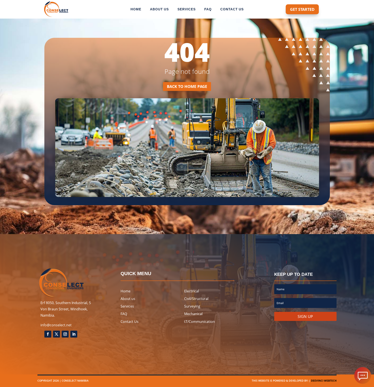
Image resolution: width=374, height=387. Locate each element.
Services (186, 9)
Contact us (232, 9)
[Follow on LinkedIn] (73, 334)
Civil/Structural (196, 298)
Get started (302, 9)
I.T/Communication (199, 321)
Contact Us (130, 321)
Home (136, 9)
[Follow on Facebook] (47, 334)
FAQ (124, 313)
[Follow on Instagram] (65, 334)
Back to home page (187, 86)
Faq (208, 9)
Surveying (192, 306)
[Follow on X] (56, 334)
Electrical (191, 291)
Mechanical (193, 313)
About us (159, 9)
